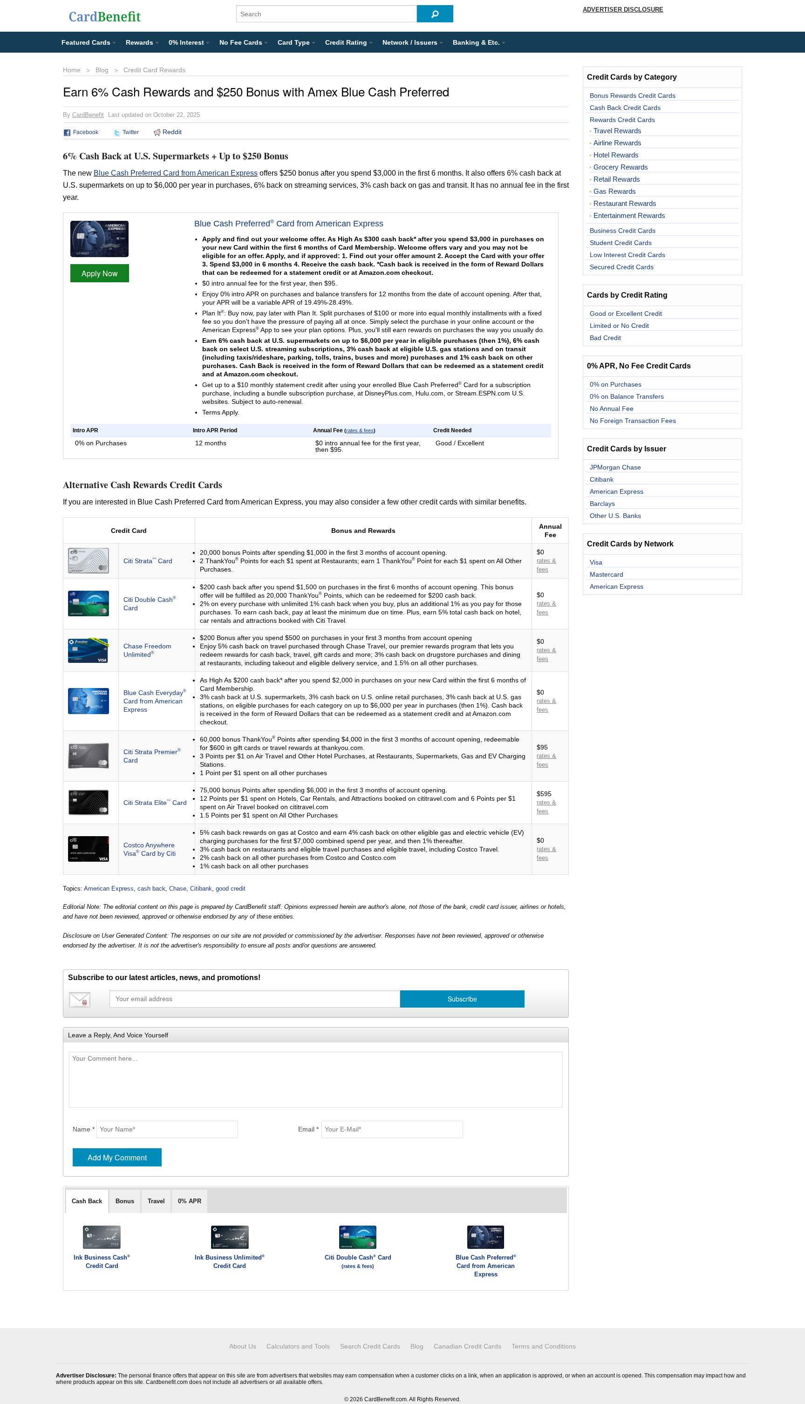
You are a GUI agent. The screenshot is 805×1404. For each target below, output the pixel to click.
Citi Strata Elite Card (155, 802)
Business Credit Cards (622, 230)
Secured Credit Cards (622, 267)
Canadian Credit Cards (467, 1346)
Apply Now (100, 273)
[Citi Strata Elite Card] (88, 801)
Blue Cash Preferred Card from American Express (176, 173)
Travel (156, 1201)
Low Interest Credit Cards (627, 255)
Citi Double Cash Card (358, 1257)
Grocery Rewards (621, 167)
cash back (151, 888)
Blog (102, 70)
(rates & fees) (357, 1266)
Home (72, 70)
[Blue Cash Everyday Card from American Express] (88, 700)
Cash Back (87, 1201)
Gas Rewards (615, 191)
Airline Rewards (617, 143)
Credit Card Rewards (154, 70)
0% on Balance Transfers (627, 396)
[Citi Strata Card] (88, 560)
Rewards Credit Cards (622, 119)
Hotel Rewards (616, 155)
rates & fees (360, 430)
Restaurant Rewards (625, 203)
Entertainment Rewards (629, 215)
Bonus (125, 1201)
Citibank (201, 888)
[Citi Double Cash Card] (88, 603)
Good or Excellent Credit (626, 313)
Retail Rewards (617, 179)
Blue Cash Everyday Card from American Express (154, 701)
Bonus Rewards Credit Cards (632, 95)
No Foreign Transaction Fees (633, 420)
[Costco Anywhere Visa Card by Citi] (88, 848)
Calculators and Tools (298, 1346)
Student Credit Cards (621, 242)
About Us (242, 1346)
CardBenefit (88, 114)
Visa (596, 562)
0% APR (189, 1201)
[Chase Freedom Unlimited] (88, 649)
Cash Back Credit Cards (625, 107)
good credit (231, 888)
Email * (308, 1129)
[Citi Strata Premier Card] (88, 755)
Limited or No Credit (619, 325)
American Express (109, 888)
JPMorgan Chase (615, 467)
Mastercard (606, 574)
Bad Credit (605, 337)
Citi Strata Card (147, 561)
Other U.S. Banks (615, 515)
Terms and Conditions (544, 1346)
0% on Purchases (615, 384)
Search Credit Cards (370, 1346)
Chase (177, 888)
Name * (84, 1129)
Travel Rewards (617, 131)
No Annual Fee (612, 408)
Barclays (602, 503)
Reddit (171, 132)
